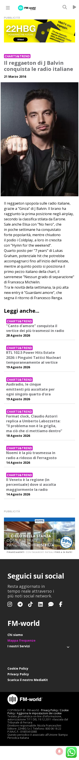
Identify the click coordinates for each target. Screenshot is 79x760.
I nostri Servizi (18, 646)
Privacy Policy (18, 674)
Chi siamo (15, 635)
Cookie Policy (17, 668)
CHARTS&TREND (17, 56)
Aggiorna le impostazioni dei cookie (39, 713)
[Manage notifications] (59, 751)
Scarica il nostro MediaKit (27, 680)
